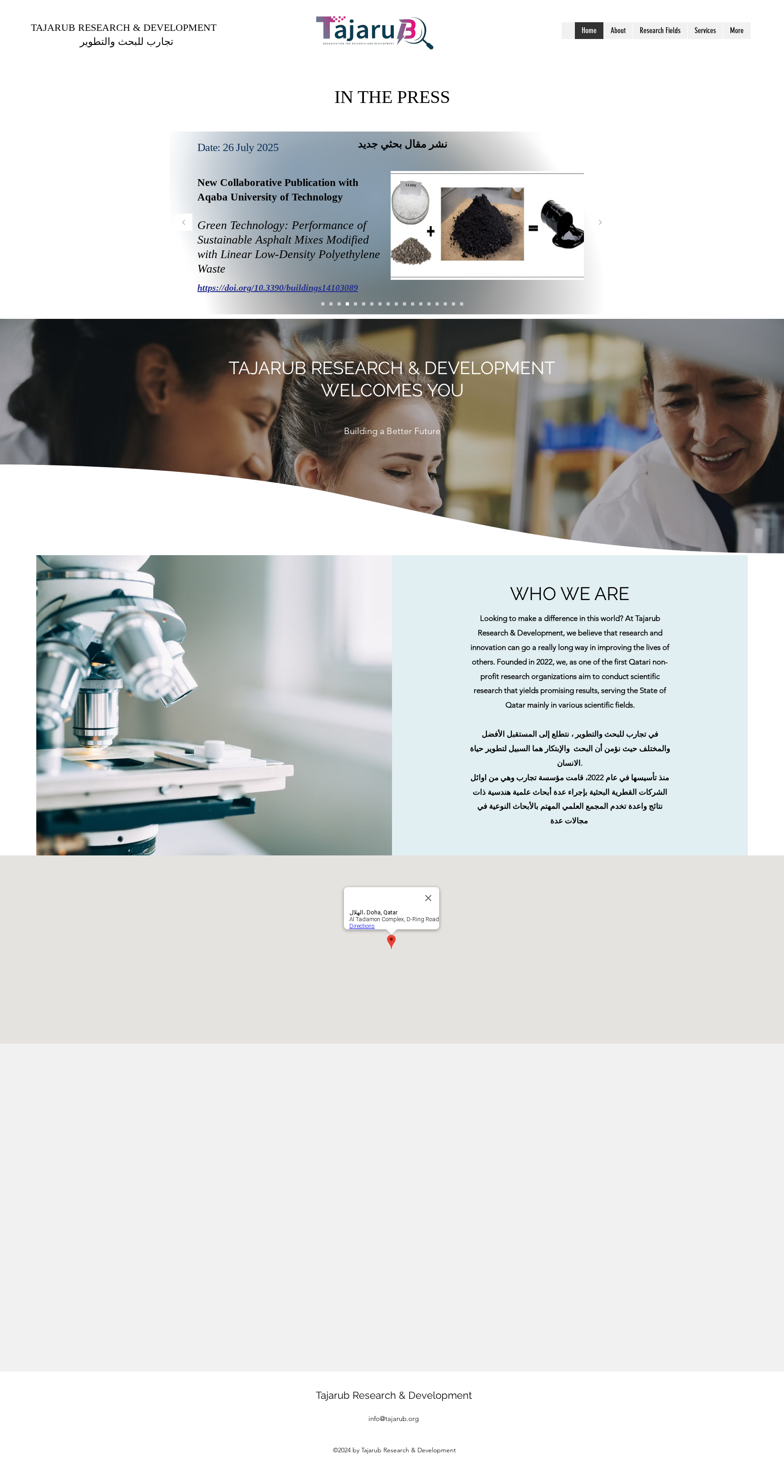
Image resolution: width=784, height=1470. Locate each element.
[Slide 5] (420, 304)
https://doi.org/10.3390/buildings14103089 (277, 288)
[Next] (600, 223)
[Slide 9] (380, 304)
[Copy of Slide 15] (322, 304)
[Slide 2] (453, 304)
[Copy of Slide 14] (429, 304)
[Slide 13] (355, 304)
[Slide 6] (412, 304)
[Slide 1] (461, 304)
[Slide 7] (404, 304)
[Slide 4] (437, 304)
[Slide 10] (371, 304)
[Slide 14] (347, 304)
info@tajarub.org (393, 1418)
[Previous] (183, 223)
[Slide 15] (339, 304)
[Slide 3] (445, 304)
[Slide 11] (363, 304)
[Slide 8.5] (388, 304)
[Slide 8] (396, 304)
